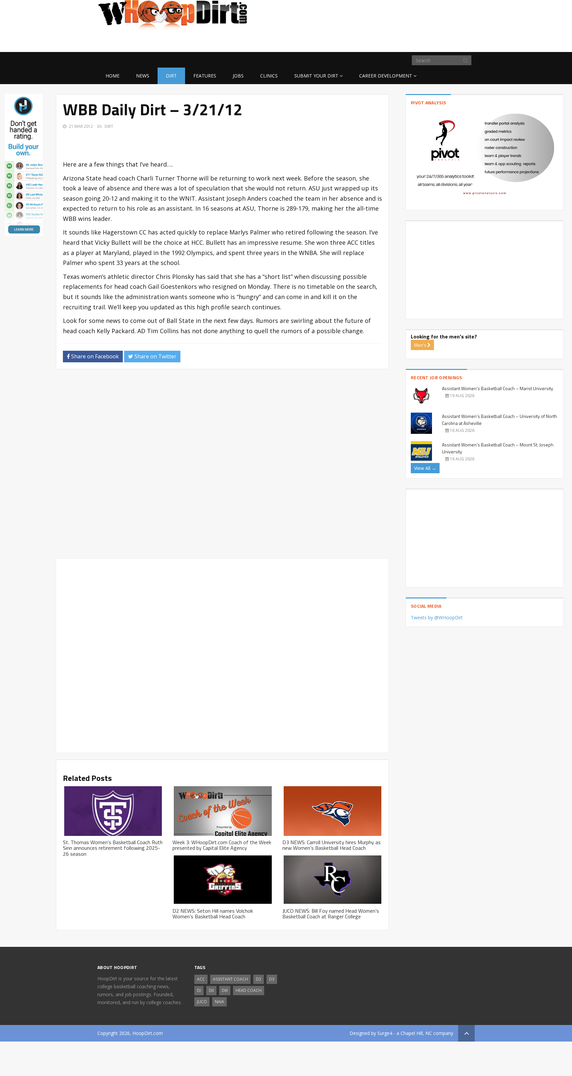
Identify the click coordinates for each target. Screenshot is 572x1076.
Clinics (269, 76)
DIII (225, 990)
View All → (425, 468)
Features (204, 76)
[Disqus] (222, 466)
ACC (201, 979)
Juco (202, 1001)
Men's (420, 344)
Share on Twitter (154, 356)
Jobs (238, 76)
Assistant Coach (230, 979)
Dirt (171, 76)
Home (112, 76)
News (142, 76)
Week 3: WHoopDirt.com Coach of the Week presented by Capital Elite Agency (221, 845)
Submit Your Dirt (316, 76)
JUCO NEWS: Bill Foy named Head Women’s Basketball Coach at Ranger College (330, 914)
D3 (271, 979)
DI (199, 990)
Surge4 (384, 1033)
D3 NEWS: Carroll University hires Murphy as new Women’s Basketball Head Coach (331, 845)
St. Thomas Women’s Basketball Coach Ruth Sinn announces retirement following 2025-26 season (113, 848)
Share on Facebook (94, 356)
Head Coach (249, 990)
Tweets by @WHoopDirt (437, 617)
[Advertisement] (422, 41)
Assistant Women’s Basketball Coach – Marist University (497, 388)
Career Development (385, 76)
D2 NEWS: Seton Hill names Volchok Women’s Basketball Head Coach (212, 914)
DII (211, 990)
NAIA (219, 1001)
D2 (258, 979)
